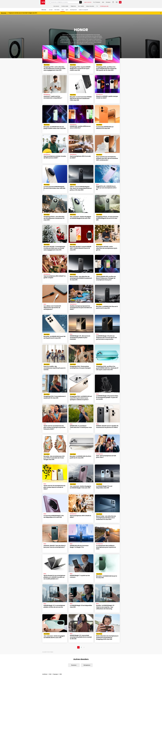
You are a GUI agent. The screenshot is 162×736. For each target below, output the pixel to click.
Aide (103, 2)
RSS (61, 674)
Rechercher (80, 2)
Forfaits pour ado (104, 6)
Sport (67, 9)
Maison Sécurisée (90, 6)
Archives (44, 674)
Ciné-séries (56, 9)
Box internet (56, 6)
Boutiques (108, 2)
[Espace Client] (120, 2)
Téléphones (73, 6)
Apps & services (87, 2)
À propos (55, 674)
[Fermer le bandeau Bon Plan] (160, 13)
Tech (62, 9)
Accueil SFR (42, 2)
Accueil (50, 9)
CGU (50, 674)
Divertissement (73, 9)
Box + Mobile (81, 6)
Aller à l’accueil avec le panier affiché (113, 2)
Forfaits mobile (65, 6)
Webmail (116, 2)
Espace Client (120, 2)
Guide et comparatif (83, 9)
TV (97, 6)
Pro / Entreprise (96, 2)
